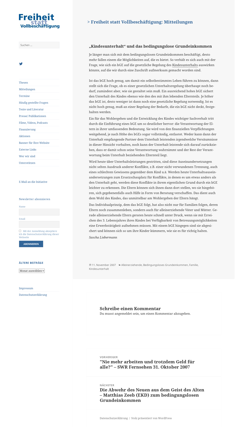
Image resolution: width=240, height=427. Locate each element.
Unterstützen (27, 163)
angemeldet (123, 313)
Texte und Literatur (31, 109)
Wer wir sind (27, 156)
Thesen (23, 82)
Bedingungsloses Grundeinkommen (165, 265)
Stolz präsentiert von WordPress (151, 418)
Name (22, 206)
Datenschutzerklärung (33, 295)
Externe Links (27, 149)
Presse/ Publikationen (32, 116)
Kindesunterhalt (99, 269)
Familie (193, 265)
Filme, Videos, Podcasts (33, 123)
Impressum (26, 288)
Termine (24, 96)
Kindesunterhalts (185, 65)
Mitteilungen (27, 89)
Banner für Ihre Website (34, 143)
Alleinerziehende (131, 265)
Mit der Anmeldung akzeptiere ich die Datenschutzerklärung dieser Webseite (39, 234)
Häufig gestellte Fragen (33, 102)
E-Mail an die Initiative (33, 182)
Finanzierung (27, 129)
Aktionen (24, 136)
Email (22, 218)
